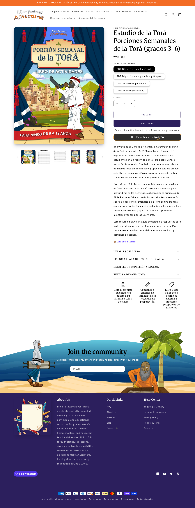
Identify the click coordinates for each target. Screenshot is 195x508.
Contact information (145, 499)
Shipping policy (127, 499)
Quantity (117, 97)
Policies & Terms (152, 422)
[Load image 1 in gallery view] (28, 157)
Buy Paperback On (142, 137)
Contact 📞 (112, 428)
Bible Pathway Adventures (60, 499)
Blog (109, 422)
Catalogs (148, 428)
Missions (111, 417)
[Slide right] (102, 157)
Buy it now (147, 123)
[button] (59, 11)
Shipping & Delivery (154, 406)
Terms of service (111, 499)
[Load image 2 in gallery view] (44, 157)
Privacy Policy (151, 417)
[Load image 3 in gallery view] (60, 157)
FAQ (109, 406)
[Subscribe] (121, 369)
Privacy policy (95, 499)
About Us (111, 412)
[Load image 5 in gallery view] (91, 157)
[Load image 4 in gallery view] (75, 157)
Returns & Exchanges (155, 412)
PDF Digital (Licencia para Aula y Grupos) (139, 76)
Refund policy (80, 499)
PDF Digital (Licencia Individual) (134, 69)
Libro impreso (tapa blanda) (132, 83)
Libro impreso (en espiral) (130, 90)
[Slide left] (17, 157)
